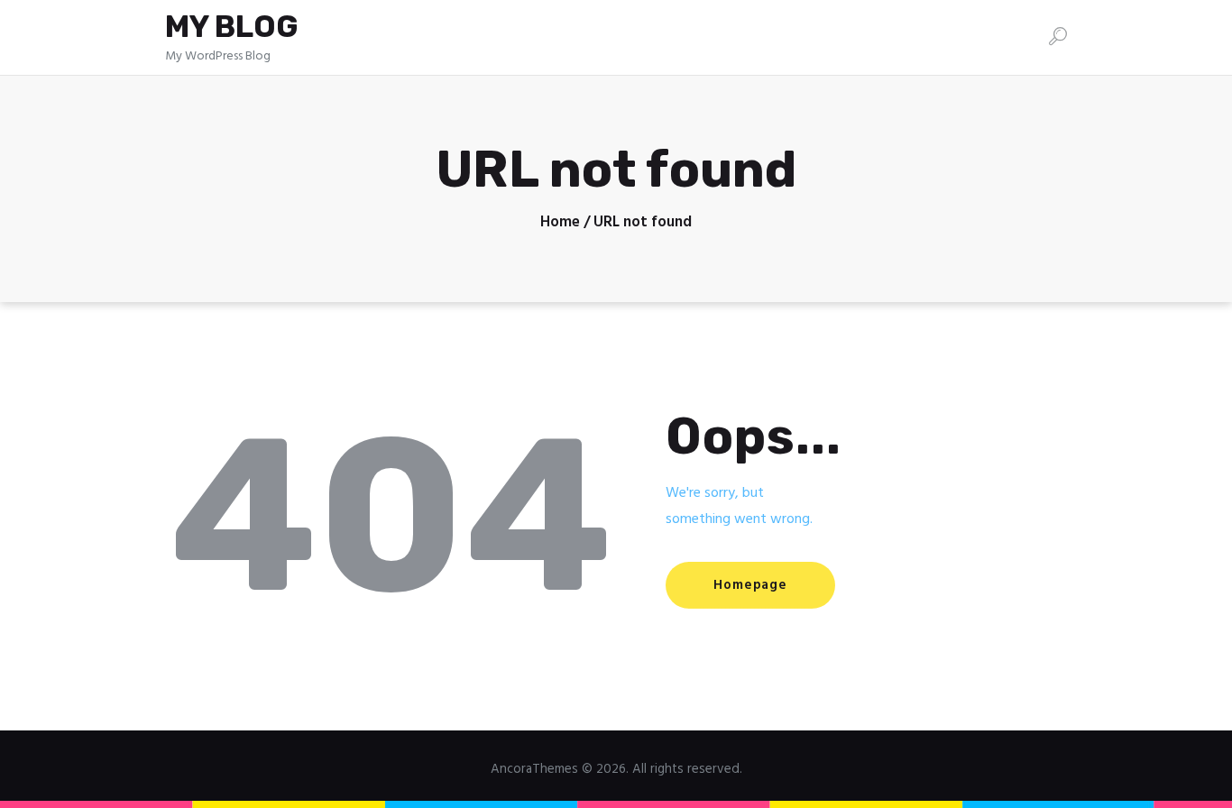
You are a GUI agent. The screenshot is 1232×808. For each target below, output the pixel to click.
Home (560, 223)
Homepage (749, 585)
